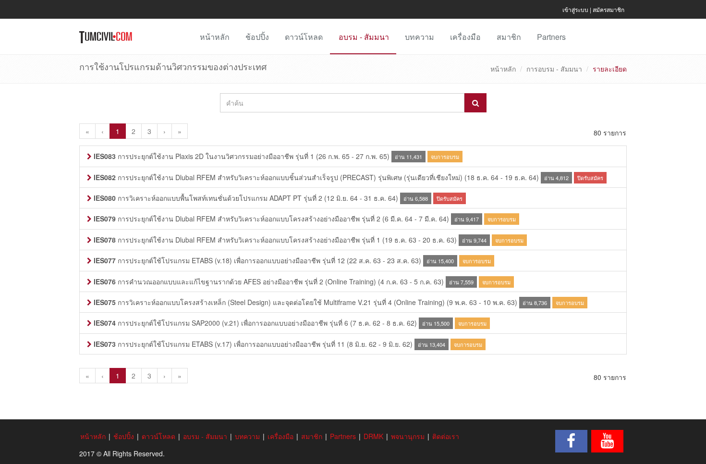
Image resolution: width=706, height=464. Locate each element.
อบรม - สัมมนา (364, 36)
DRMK (373, 436)
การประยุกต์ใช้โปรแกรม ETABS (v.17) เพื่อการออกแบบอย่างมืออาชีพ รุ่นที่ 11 (219, 344)
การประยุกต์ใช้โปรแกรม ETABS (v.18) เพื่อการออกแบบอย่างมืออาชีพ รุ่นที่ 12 (219, 260)
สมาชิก (509, 36)
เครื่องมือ (465, 36)
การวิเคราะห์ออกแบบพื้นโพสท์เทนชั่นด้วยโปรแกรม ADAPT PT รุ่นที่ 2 (208, 198)
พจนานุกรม (408, 436)
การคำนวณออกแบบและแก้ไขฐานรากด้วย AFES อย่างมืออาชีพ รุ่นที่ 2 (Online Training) (235, 281)
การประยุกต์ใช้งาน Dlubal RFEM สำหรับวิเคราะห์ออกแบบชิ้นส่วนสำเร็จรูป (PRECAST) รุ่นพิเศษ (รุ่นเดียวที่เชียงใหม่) (278, 177)
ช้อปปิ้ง (257, 36)
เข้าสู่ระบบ (575, 9)
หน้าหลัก (215, 36)
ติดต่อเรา (445, 436)
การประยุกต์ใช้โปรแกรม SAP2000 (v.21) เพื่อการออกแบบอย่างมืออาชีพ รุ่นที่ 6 (221, 323)
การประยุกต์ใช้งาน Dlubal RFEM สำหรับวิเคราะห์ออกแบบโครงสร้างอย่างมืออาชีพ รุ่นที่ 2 (237, 218)
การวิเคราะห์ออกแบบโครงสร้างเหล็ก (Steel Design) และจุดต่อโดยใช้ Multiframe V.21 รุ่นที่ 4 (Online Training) (269, 302)
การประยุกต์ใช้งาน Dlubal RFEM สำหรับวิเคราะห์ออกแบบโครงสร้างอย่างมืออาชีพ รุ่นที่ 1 (237, 239)
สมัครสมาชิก (608, 9)
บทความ (419, 36)
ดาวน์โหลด (304, 36)
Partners (551, 36)
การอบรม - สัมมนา (554, 68)
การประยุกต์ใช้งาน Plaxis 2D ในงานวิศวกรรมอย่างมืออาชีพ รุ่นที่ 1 (204, 156)
